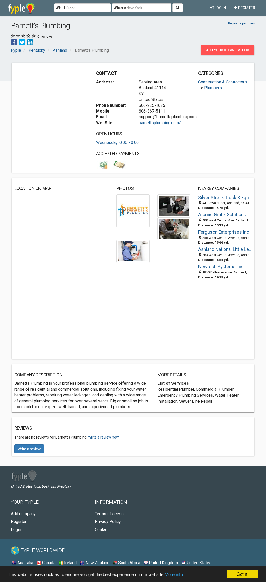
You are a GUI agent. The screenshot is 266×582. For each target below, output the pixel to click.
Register (246, 8)
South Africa (128, 562)
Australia (24, 562)
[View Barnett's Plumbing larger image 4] (132, 251)
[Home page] (21, 7)
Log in (220, 8)
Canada (48, 562)
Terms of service (110, 513)
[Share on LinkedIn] (30, 42)
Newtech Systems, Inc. (221, 266)
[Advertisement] (53, 97)
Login (16, 529)
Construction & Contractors (222, 82)
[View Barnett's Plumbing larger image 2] (173, 205)
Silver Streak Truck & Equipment (225, 197)
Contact (102, 529)
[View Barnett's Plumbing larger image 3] (173, 228)
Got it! (243, 574)
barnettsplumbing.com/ (160, 122)
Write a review (29, 449)
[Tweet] (22, 42)
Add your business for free (227, 51)
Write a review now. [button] (103, 437)
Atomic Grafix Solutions (222, 214)
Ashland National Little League (225, 249)
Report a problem (241, 23)
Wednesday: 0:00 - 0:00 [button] (117, 142)
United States (198, 562)
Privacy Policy (108, 521)
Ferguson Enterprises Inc (223, 232)
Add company (23, 513)
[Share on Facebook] (14, 42)
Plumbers (213, 87)
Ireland (70, 562)
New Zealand (96, 562)
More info (174, 574)
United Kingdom (163, 562)
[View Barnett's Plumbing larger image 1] (132, 210)
